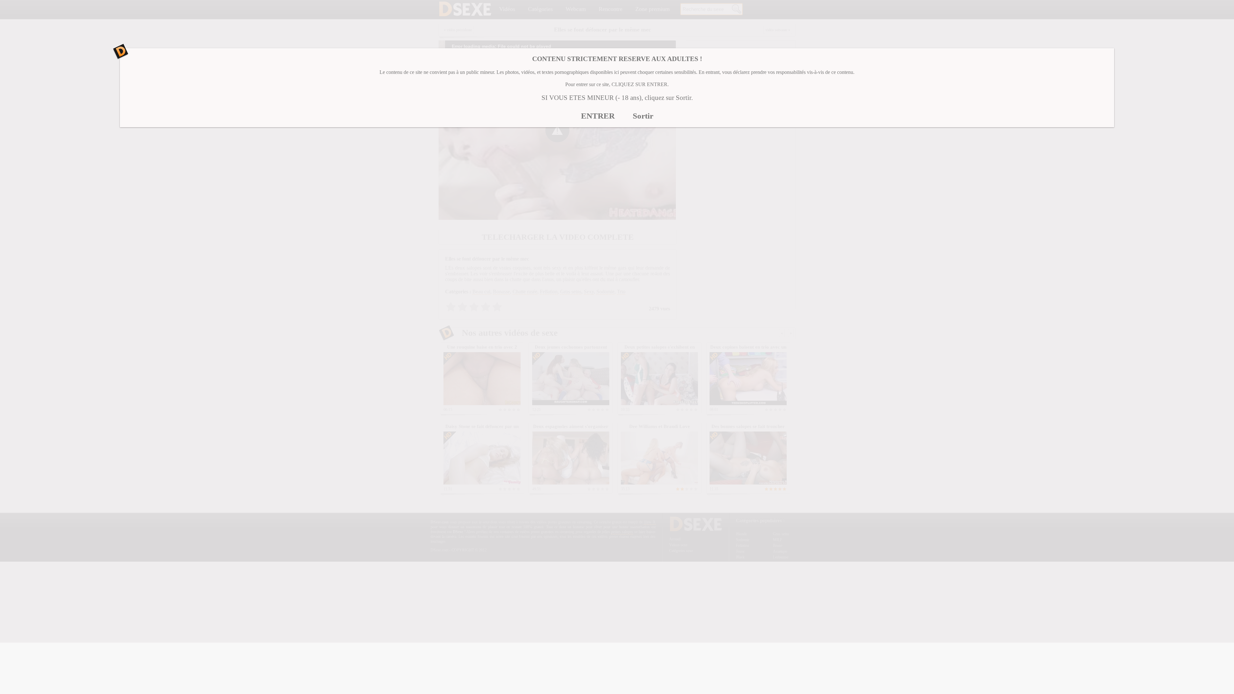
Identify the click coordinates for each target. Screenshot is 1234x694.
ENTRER (598, 115)
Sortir (643, 115)
